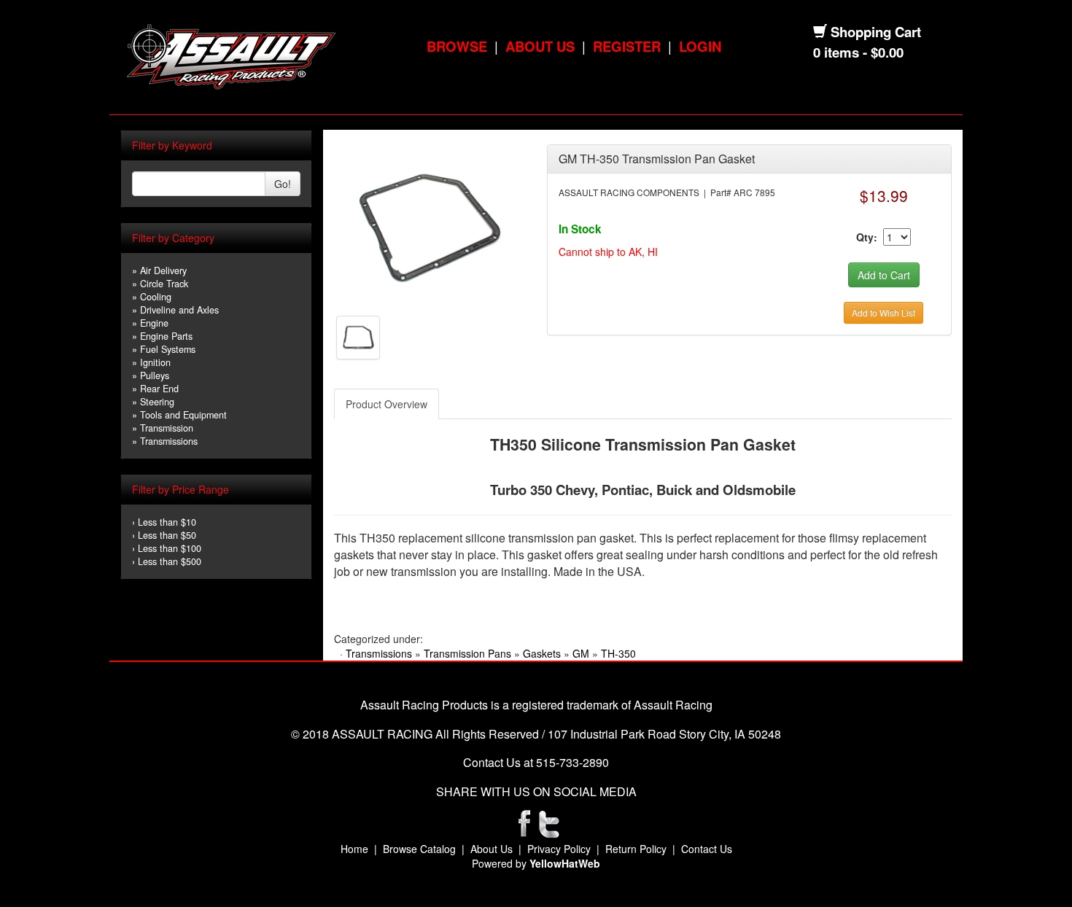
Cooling (155, 296)
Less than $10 (167, 522)
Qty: (866, 237)
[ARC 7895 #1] (429, 224)
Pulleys (154, 375)
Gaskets (542, 653)
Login (700, 46)
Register (627, 46)
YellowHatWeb (564, 863)
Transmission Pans (467, 653)
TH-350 (618, 653)
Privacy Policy (559, 848)
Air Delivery (163, 270)
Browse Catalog (419, 848)
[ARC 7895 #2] (358, 336)
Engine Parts (166, 336)
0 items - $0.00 (858, 52)
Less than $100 (169, 548)
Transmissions (169, 441)
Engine (154, 323)
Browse (457, 46)
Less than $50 (167, 535)
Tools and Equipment (183, 414)
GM (580, 653)
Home (354, 848)
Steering (157, 401)
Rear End (159, 388)
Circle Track (164, 283)
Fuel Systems (167, 349)
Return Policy (636, 848)
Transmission (166, 428)
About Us (540, 46)
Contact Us (706, 848)
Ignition (155, 362)
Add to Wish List (883, 312)
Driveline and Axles (179, 309)
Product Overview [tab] (386, 404)
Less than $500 (169, 561)
